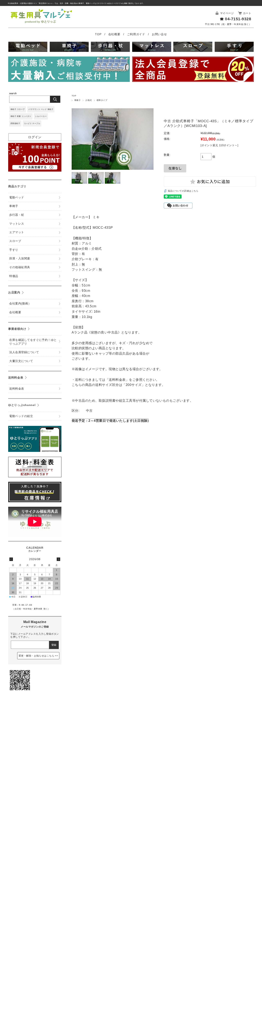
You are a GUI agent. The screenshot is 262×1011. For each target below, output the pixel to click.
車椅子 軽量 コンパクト (20, 116)
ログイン (35, 137)
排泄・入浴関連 (19, 258)
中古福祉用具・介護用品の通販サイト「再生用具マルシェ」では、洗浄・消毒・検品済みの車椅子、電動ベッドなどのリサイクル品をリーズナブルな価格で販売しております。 (76, 3)
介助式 (88, 100)
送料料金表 (15, 377)
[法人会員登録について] (193, 70)
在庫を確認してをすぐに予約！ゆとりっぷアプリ (33, 341)
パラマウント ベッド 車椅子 (40, 109)
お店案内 (14, 292)
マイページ (227, 13)
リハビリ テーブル (32, 123)
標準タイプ (102, 100)
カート (247, 13)
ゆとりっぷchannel (22, 405)
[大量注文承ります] (69, 70)
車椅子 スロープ (17, 109)
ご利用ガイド (136, 34)
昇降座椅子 (15, 123)
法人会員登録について (24, 352)
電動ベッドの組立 (21, 416)
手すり (13, 249)
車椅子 (77, 100)
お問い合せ (159, 34)
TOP (98, 34)
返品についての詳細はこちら (183, 191)
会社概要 (114, 34)
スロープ (15, 241)
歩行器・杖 (16, 214)
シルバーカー (41, 116)
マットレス (16, 223)
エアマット (16, 232)
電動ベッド (16, 197)
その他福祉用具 (19, 267)
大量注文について (21, 361)
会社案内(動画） (20, 303)
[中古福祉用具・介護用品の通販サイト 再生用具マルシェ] (41, 23)
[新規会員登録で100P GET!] (34, 170)
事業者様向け (17, 328)
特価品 (13, 276)
